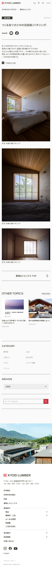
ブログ (6, 363)
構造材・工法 (10, 515)
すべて (6, 352)
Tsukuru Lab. (10, 63)
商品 (7, 512)
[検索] (45, 401)
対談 (27, 352)
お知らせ (7, 357)
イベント (6, 368)
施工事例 (29, 357)
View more (46, 293)
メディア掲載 (30, 363)
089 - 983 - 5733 (13, 483)
